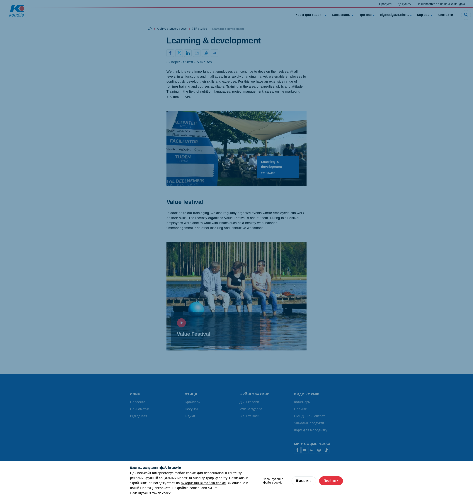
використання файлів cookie (203, 483)
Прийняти (331, 480)
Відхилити (304, 480)
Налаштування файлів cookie (150, 493)
